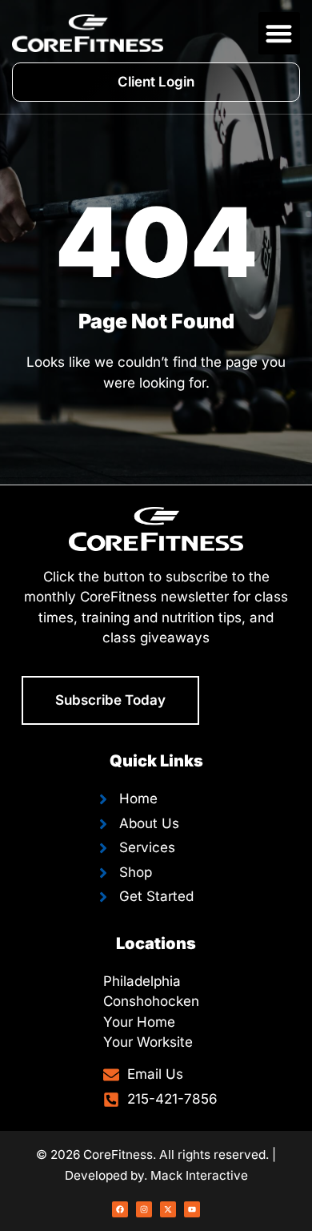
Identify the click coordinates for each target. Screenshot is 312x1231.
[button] (279, 33)
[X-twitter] (168, 1209)
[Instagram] (144, 1209)
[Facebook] (120, 1209)
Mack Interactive (199, 1175)
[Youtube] (192, 1209)
